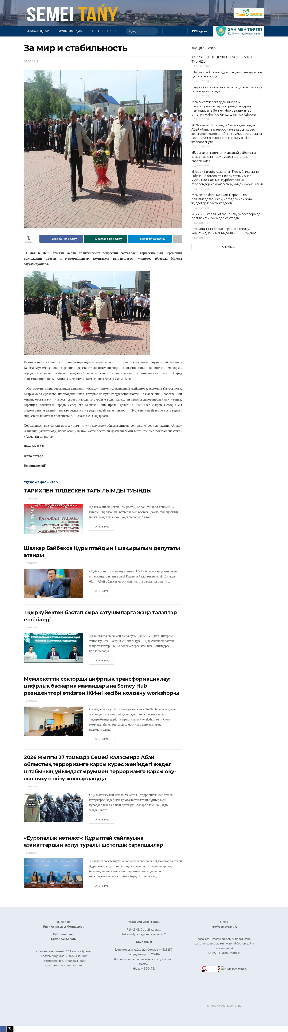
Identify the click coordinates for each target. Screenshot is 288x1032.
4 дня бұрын (201, 165)
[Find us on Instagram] (175, 31)
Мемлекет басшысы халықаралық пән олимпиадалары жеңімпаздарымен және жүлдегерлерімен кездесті (222, 199)
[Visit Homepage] (71, 13)
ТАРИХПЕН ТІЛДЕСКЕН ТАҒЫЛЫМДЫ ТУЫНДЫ (88, 491)
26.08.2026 (31, 627)
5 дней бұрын (201, 222)
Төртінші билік (104, 31)
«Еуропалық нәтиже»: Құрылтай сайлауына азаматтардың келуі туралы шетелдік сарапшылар (223, 157)
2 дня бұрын (201, 81)
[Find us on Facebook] (168, 31)
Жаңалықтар (38, 31)
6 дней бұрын (201, 237)
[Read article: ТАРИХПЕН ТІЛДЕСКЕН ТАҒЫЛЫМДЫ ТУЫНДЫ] (53, 519)
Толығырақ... (103, 526)
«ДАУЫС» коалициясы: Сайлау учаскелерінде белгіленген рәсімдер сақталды (226, 216)
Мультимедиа (70, 31)
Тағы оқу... (227, 246)
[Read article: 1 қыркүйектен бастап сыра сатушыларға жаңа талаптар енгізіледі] (53, 648)
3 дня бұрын (201, 95)
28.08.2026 (31, 498)
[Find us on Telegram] (181, 31)
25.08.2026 (31, 852)
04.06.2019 (31, 61)
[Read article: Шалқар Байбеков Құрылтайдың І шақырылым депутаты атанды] (53, 583)
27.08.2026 (31, 563)
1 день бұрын (201, 66)
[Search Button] (153, 31)
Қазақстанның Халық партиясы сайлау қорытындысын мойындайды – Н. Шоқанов (224, 231)
